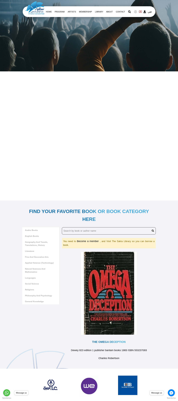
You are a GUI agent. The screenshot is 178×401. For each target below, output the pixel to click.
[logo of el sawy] (34, 3)
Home (49, 12)
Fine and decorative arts (37, 257)
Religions (29, 289)
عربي (150, 12)
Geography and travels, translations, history (36, 243)
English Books (32, 236)
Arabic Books (31, 230)
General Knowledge (34, 301)
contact (120, 12)
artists (72, 12)
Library (99, 12)
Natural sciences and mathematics (35, 270)
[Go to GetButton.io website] (171, 398)
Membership (85, 12)
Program (60, 12)
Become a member (88, 241)
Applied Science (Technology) (39, 263)
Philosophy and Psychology (38, 295)
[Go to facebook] (171, 392)
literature (29, 251)
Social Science (32, 284)
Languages (30, 278)
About (109, 12)
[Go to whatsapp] (6, 392)
